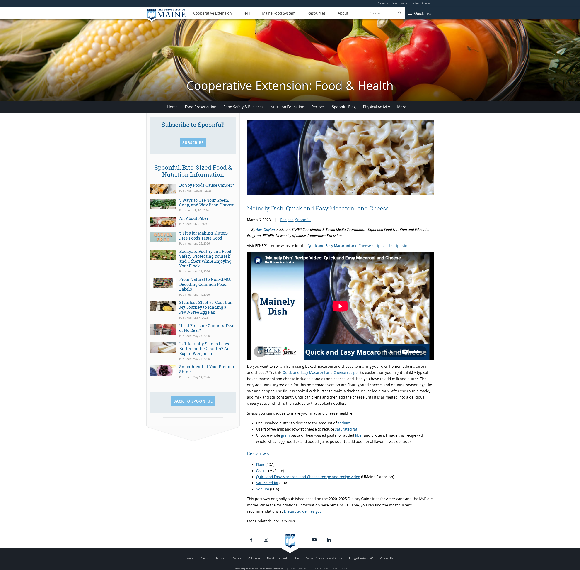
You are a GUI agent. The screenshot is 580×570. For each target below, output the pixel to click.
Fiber (260, 464)
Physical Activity (376, 106)
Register (220, 558)
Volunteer (254, 558)
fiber (359, 435)
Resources (317, 13)
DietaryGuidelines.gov (302, 511)
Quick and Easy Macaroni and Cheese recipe (320, 372)
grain (285, 435)
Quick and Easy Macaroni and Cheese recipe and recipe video (359, 245)
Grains (261, 470)
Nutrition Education (287, 106)
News (403, 3)
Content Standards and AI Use (324, 558)
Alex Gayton (265, 229)
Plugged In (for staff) (361, 558)
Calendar (383, 3)
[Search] (400, 12)
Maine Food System (278, 13)
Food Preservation (200, 106)
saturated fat (346, 429)
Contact (426, 3)
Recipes (318, 106)
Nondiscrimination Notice (283, 558)
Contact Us (387, 558)
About (343, 13)
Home (172, 106)
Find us (414, 3)
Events (204, 558)
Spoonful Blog (344, 106)
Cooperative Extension (212, 13)
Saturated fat (267, 482)
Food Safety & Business (243, 106)
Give (394, 3)
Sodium (262, 489)
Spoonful (303, 219)
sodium (344, 423)
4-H (247, 13)
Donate (236, 558)
